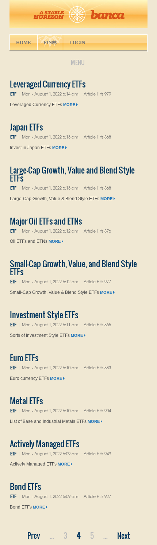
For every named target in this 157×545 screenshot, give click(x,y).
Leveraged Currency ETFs (47, 84)
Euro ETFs (24, 357)
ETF (13, 93)
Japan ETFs (26, 127)
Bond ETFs (25, 486)
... (52, 535)
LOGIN (77, 42)
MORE (69, 104)
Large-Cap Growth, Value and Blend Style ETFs (72, 174)
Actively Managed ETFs (44, 443)
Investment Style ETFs (44, 314)
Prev (33, 535)
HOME (23, 42)
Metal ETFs (26, 400)
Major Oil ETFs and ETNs (46, 221)
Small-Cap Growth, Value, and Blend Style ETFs (73, 267)
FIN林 (50, 42)
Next (123, 535)
